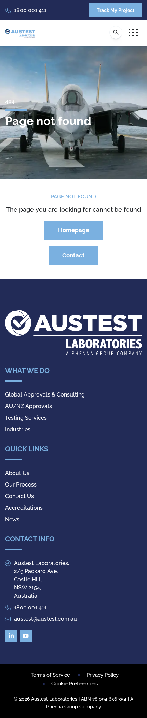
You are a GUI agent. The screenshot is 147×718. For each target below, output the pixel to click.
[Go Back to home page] (20, 33)
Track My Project (115, 10)
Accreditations (24, 508)
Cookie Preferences (74, 683)
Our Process (21, 484)
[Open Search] (116, 32)
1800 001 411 (30, 10)
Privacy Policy (102, 675)
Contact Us (19, 496)
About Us (17, 473)
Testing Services (26, 418)
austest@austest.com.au (45, 619)
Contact (73, 255)
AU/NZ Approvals (28, 406)
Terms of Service (50, 675)
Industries (17, 429)
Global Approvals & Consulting (45, 394)
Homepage (73, 230)
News (12, 519)
